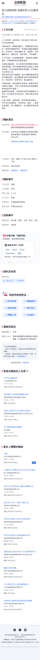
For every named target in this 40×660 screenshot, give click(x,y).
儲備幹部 (14, 170)
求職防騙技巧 (21, 356)
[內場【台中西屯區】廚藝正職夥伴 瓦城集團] (20, 490)
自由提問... (31, 315)
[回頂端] (34, 622)
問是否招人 (31, 308)
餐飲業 (22, 21)
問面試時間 (11, 308)
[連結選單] (3, 3)
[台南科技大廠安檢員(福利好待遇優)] (20, 605)
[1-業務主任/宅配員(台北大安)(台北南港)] (20, 474)
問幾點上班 (11, 315)
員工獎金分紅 (8, 281)
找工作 (17, 21)
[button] (10, 262)
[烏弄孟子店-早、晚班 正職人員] (20, 507)
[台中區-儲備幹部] (20, 382)
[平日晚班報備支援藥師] (20, 431)
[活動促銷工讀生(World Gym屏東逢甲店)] (20, 556)
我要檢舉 (26, 362)
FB (20, 630)
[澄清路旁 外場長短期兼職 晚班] (20, 399)
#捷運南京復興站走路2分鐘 (22, 141)
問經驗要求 (31, 301)
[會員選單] (37, 3)
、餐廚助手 (23, 170)
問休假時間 (11, 301)
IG (14, 630)
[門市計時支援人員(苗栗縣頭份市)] (20, 539)
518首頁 (11, 21)
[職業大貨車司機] (20, 572)
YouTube (25, 630)
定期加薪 (20, 281)
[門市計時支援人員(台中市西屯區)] (20, 523)
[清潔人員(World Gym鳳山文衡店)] (20, 415)
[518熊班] (20, 3)
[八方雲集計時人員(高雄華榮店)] (20, 588)
